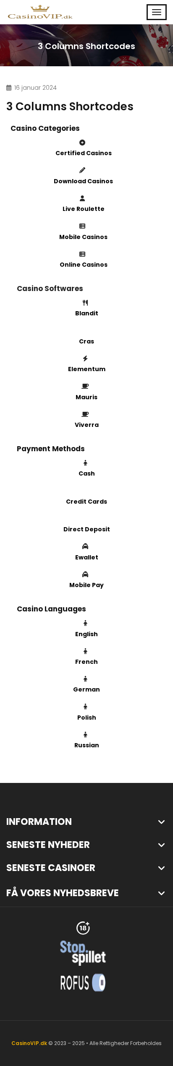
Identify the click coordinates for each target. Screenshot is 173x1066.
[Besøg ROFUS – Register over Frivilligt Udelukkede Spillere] (83, 982)
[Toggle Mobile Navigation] (157, 12)
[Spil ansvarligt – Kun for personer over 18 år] (83, 927)
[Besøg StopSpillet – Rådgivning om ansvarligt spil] (83, 952)
